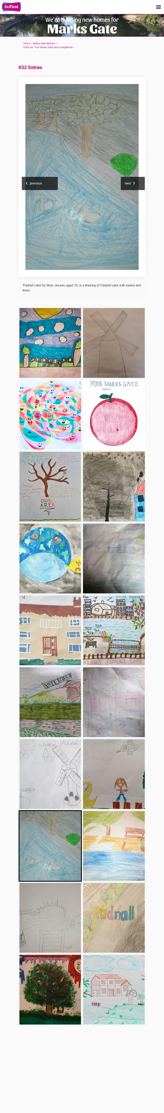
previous (36, 183)
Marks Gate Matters (44, 43)
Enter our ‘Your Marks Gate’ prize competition (48, 47)
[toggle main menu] (158, 7)
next (128, 183)
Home (26, 43)
